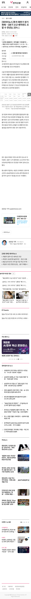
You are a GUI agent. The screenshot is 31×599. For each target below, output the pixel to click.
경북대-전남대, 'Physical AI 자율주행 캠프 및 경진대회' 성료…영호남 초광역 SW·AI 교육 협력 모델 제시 (9, 504)
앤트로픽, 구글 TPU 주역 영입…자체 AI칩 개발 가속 (8, 480)
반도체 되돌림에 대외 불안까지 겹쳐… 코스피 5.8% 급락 (15, 398)
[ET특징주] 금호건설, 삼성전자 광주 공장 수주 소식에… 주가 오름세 (16, 424)
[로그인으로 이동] (27, 2)
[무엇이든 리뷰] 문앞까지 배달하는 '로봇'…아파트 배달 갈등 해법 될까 (9, 493)
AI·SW (3, 7)
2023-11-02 (11, 36)
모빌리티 (24, 7)
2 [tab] (22, 522)
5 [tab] (16, 359)
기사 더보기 (20, 242)
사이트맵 (11, 589)
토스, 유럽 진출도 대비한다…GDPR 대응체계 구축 (16, 417)
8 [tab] (21, 359)
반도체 (10, 7)
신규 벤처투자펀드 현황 (18, 56)
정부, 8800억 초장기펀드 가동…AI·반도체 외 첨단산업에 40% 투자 (16, 391)
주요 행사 (5, 337)
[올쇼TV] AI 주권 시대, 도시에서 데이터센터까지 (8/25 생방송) (15, 314)
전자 (17, 7)
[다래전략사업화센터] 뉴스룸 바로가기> (22, 222)
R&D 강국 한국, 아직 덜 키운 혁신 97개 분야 (16, 262)
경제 (3, 18)
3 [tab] (12, 359)
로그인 (4, 586)
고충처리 (4, 589)
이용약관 (10, 586)
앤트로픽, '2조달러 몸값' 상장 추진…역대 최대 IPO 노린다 (9, 448)
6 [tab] (18, 359)
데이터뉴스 (7, 232)
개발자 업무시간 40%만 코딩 (12, 257)
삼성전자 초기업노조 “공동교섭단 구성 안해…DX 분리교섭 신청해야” (16, 385)
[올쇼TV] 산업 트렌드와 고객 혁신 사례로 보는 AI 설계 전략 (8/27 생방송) (15, 318)
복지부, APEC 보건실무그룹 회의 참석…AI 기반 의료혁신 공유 (8, 470)
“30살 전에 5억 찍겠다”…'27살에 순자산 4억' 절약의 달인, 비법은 (16, 404)
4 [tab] (14, 359)
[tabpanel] (15, 348)
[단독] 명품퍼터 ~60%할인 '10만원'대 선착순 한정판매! (16, 42)
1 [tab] (9, 359)
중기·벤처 (9, 18)
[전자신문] (15, 2)
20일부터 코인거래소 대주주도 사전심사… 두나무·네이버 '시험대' (15, 371)
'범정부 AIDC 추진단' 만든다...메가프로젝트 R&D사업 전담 (9, 458)
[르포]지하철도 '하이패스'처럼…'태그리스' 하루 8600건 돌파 (16, 431)
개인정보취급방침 (19, 586)
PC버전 (18, 589)
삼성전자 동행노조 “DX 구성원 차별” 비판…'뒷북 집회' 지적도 (16, 378)
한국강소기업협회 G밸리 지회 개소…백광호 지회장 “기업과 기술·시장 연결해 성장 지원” (16, 411)
